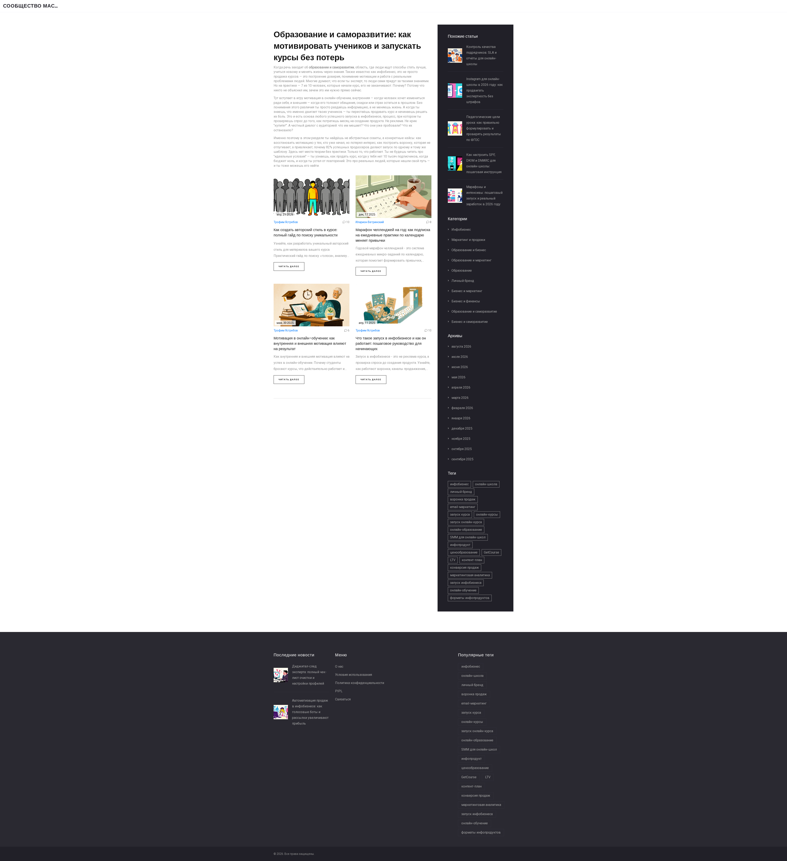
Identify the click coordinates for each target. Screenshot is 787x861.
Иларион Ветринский (370, 222)
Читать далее (289, 266)
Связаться (343, 699)
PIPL (338, 691)
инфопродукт (460, 545)
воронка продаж (462, 499)
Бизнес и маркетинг (466, 291)
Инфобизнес (461, 229)
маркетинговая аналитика (470, 575)
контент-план (472, 560)
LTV (452, 560)
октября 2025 (461, 449)
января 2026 (460, 418)
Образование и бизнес (468, 250)
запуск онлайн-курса (466, 522)
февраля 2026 (462, 408)
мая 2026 (458, 377)
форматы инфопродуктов (469, 598)
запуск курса (460, 514)
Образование (461, 270)
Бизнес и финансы (465, 301)
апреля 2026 (460, 387)
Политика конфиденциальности (359, 683)
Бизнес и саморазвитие (469, 322)
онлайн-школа (486, 484)
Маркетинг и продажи (468, 240)
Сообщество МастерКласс (34, 6)
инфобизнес (459, 484)
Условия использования (353, 675)
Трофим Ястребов (286, 222)
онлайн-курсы (487, 514)
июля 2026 (459, 357)
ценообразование (464, 552)
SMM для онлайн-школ (468, 537)
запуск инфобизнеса (465, 583)
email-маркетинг (462, 507)
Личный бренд (462, 281)
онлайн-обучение (463, 590)
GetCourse (491, 552)
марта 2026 (460, 398)
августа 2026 (461, 346)
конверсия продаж (464, 567)
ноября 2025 (460, 439)
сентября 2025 (462, 459)
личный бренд (461, 492)
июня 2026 (459, 367)
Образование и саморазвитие (474, 311)
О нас (339, 666)
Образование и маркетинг (471, 260)
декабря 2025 (461, 428)
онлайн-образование (466, 530)
